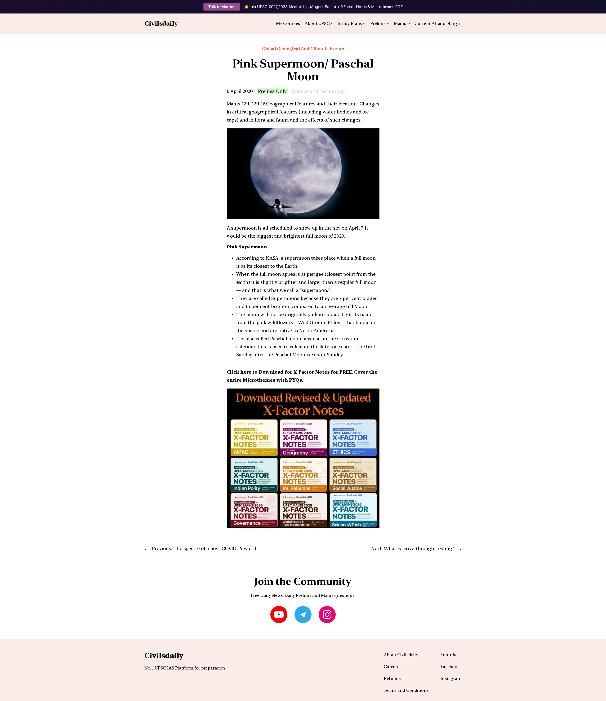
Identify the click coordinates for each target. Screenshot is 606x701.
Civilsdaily (161, 23)
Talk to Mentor (221, 6)
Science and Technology (319, 91)
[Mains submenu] (408, 23)
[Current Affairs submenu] (447, 23)
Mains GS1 (238, 104)
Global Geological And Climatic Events (303, 48)
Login (455, 23)
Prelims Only (272, 91)
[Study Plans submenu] (364, 23)
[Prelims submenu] (388, 23)
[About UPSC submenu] (332, 23)
